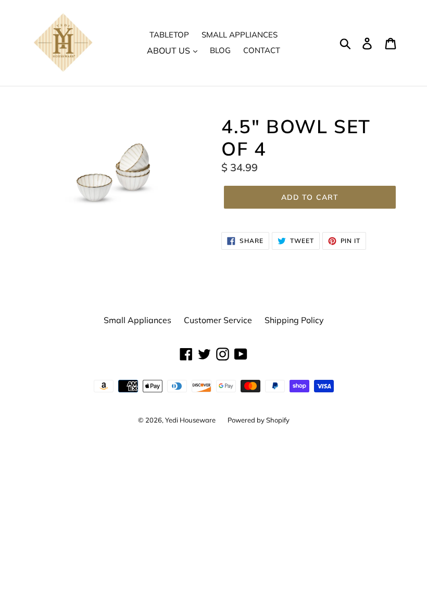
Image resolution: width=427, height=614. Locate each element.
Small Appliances (240, 35)
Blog (220, 50)
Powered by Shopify (259, 420)
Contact (261, 50)
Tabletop (169, 35)
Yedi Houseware (191, 420)
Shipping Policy (294, 320)
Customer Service (218, 320)
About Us (169, 50)
